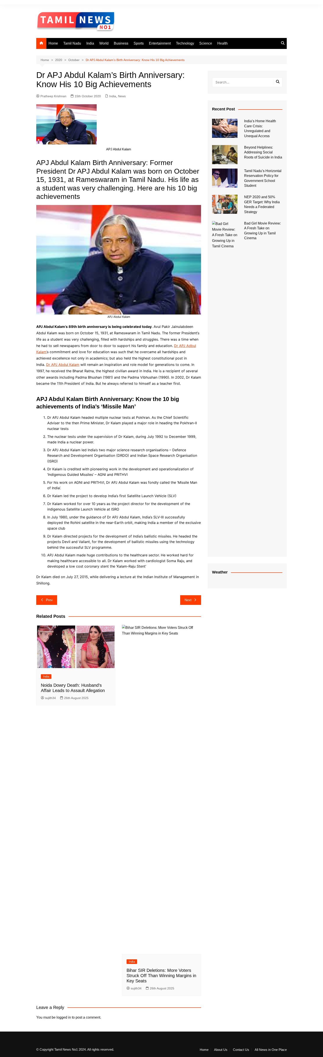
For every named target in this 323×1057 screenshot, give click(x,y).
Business (121, 43)
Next (188, 600)
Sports (139, 43)
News (122, 96)
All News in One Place (271, 1050)
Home (53, 43)
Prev (49, 600)
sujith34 (50, 698)
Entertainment (160, 43)
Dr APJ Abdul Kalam (62, 364)
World (104, 43)
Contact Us (241, 1050)
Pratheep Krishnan (53, 96)
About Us (220, 1050)
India (90, 43)
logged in (63, 1017)
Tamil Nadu (72, 43)
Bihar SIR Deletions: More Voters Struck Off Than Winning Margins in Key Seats (161, 975)
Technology (185, 43)
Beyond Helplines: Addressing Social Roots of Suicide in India (263, 152)
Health (222, 43)
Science (205, 43)
